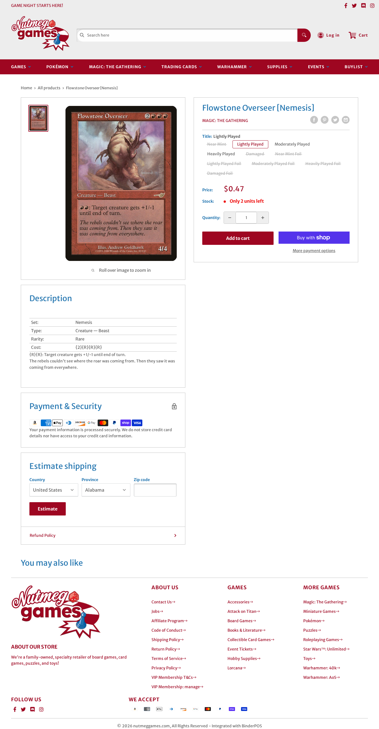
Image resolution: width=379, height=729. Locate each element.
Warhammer (233, 66)
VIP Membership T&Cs (172, 677)
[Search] (304, 35)
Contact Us (161, 602)
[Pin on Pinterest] (325, 120)
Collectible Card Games (249, 639)
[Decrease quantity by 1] (230, 217)
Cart (363, 35)
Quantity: (211, 217)
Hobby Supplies (242, 658)
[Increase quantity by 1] (263, 217)
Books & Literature (245, 630)
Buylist (355, 66)
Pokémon (58, 66)
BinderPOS (252, 725)
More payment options (314, 250)
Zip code (142, 480)
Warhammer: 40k (320, 668)
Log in (333, 35)
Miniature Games (319, 611)
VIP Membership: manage (175, 686)
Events (317, 66)
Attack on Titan (242, 611)
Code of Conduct (166, 630)
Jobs (155, 611)
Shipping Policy (165, 639)
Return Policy (163, 649)
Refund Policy (42, 535)
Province (90, 480)
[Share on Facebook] (314, 120)
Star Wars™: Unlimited (324, 649)
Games (19, 66)
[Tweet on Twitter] (335, 120)
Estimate (47, 509)
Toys (307, 658)
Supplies (278, 66)
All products (49, 87)
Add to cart (238, 238)
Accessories (238, 602)
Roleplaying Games (321, 639)
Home (26, 87)
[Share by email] (346, 120)
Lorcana (235, 668)
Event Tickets (240, 649)
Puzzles (310, 630)
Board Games (240, 620)
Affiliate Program (167, 620)
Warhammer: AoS (319, 677)
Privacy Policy (164, 668)
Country (37, 480)
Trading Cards (180, 66)
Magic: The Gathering (116, 66)
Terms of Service (167, 658)
